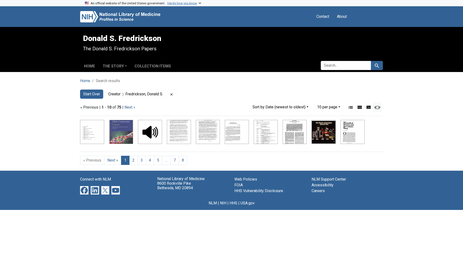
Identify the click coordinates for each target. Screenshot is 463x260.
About (342, 16)
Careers (318, 190)
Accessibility (323, 185)
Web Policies (245, 179)
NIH (223, 203)
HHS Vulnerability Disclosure (258, 190)
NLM (213, 203)
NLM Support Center (329, 179)
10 (327, 106)
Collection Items (153, 66)
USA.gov (247, 203)
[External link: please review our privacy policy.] (84, 190)
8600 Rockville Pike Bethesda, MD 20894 (175, 185)
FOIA (238, 185)
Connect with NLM (95, 179)
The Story (113, 66)
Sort (279, 107)
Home (89, 66)
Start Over (91, 94)
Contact (322, 16)
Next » (129, 107)
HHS (233, 203)
